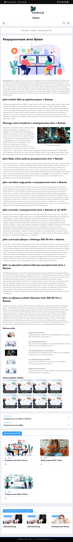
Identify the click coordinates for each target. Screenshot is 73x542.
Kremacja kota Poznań (60, 526)
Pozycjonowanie (7, 81)
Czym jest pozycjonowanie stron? (37, 342)
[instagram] (65, 2)
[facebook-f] (58, 2)
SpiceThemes (52, 539)
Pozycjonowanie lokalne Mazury (16, 460)
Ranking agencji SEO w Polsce (51, 460)
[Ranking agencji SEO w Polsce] (54, 448)
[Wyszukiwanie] (64, 23)
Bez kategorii (8, 516)
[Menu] (4, 23)
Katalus (36, 17)
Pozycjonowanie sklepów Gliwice (16, 494)
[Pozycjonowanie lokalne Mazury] (18, 448)
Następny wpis (7, 422)
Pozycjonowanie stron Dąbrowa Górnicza (17, 419)
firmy (60, 195)
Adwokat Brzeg (10, 526)
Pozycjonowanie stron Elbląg (13, 425)
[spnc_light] (68, 23)
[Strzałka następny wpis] (68, 425)
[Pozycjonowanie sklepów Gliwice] (18, 481)
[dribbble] (63, 2)
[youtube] (67, 2)
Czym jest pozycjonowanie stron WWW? (39, 359)
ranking (46, 174)
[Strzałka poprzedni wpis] (68, 417)
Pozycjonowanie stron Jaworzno (37, 368)
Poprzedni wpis (8, 416)
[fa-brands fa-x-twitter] (60, 2)
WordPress (33, 539)
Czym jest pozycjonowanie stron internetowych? (41, 351)
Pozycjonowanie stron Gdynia (36, 333)
